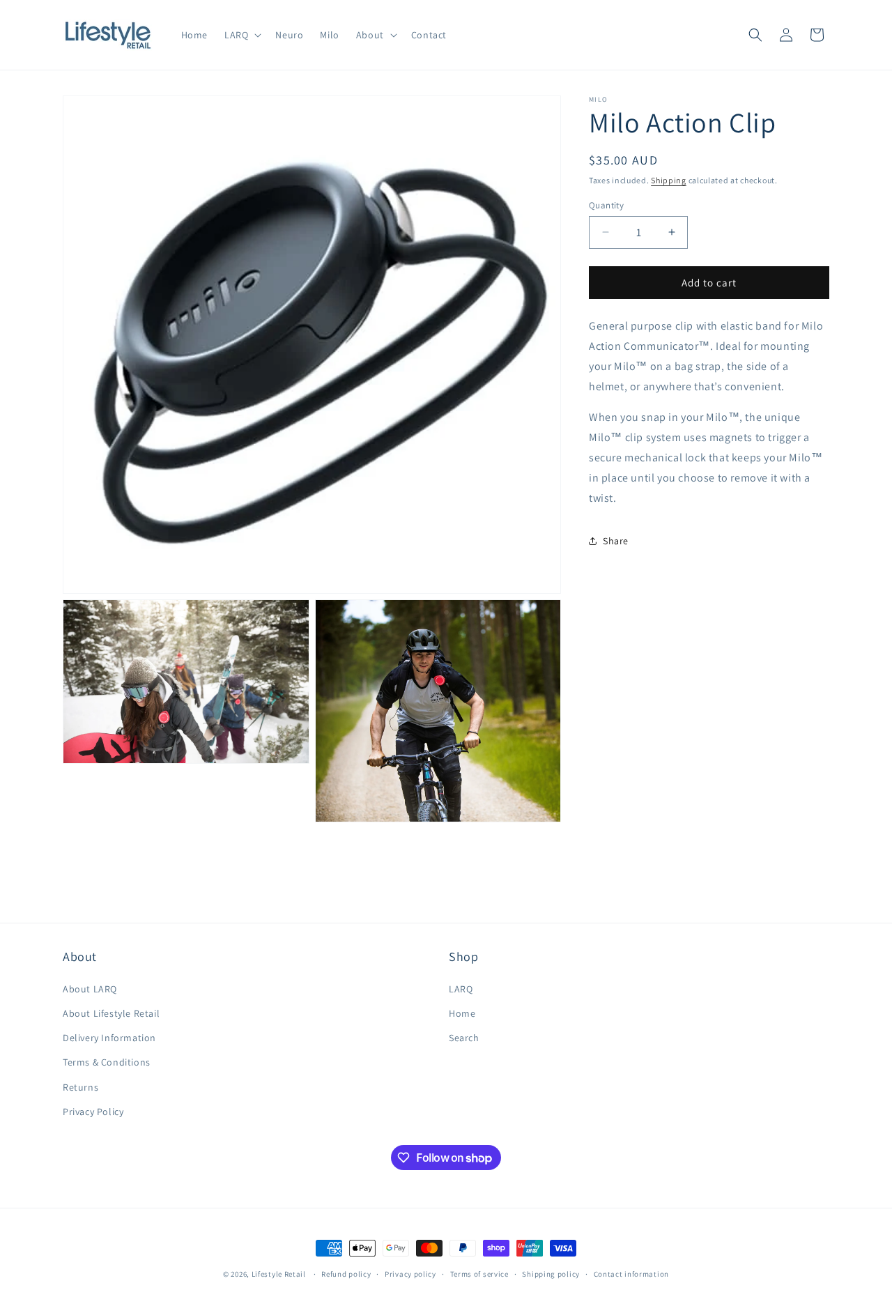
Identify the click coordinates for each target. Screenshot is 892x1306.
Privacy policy (410, 1274)
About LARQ (90, 989)
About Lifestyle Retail (111, 1013)
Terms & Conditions (107, 1062)
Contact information (631, 1274)
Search (464, 1037)
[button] (241, 34)
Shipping (668, 180)
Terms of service (479, 1274)
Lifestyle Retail (279, 1274)
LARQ (460, 989)
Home (462, 1013)
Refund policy (346, 1274)
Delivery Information (109, 1037)
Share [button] (616, 540)
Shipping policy (551, 1274)
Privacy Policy (93, 1111)
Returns (80, 1087)
